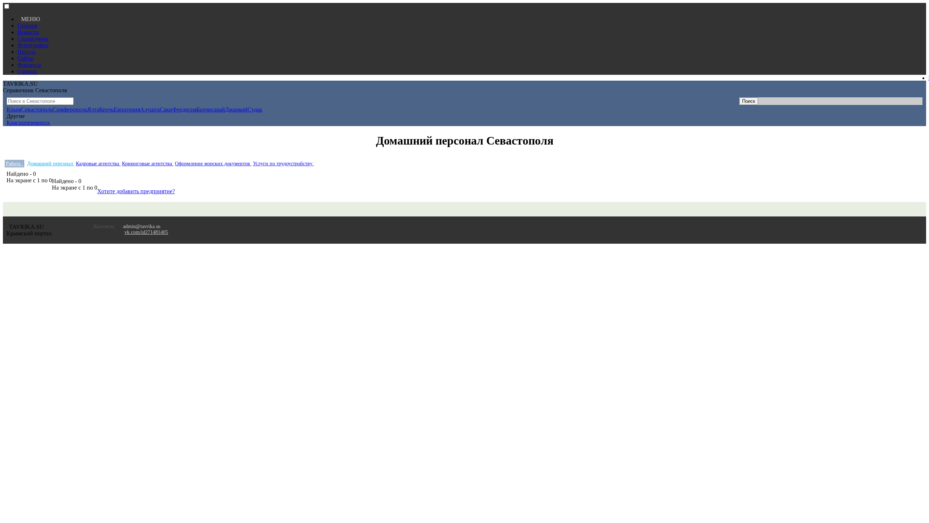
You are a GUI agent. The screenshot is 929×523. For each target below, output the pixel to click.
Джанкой (236, 109)
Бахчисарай (211, 109)
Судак (254, 109)
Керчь (106, 109)
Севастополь (37, 109)
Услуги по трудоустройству (283, 163)
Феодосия (184, 109)
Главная (27, 26)
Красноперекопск (28, 122)
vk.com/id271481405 (146, 232)
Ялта (93, 109)
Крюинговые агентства (147, 163)
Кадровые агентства (98, 163)
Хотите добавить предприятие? (136, 191)
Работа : (14, 163)
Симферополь (70, 109)
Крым (14, 109)
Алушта (150, 109)
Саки (166, 109)
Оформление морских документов (213, 163)
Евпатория (127, 109)
